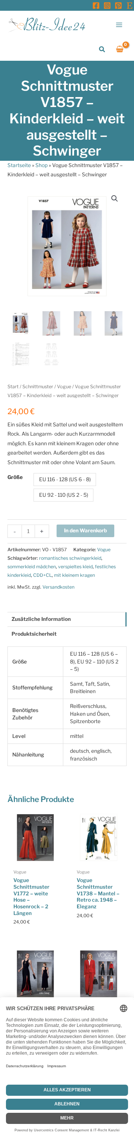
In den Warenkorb (85, 530)
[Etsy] (129, 5)
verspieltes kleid (75, 566)
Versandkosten (58, 587)
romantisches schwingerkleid (70, 558)
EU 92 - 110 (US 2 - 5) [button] (63, 495)
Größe (15, 477)
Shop (41, 165)
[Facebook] (96, 5)
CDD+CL (42, 575)
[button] (102, 49)
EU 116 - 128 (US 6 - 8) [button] (65, 479)
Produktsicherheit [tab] (34, 634)
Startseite (19, 165)
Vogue (64, 386)
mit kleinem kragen (74, 575)
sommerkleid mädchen (31, 566)
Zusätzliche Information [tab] (41, 619)
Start (13, 386)
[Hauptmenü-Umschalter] (119, 24)
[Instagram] (107, 5)
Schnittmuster (37, 386)
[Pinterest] (118, 5)
